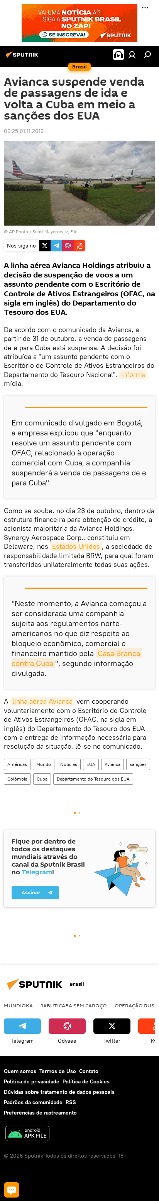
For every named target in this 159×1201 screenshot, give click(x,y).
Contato (88, 1071)
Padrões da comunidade (33, 1102)
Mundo (43, 764)
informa (133, 374)
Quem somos (20, 1071)
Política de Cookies (86, 1081)
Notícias (68, 764)
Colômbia (17, 779)
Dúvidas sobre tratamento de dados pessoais (59, 1091)
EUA (90, 764)
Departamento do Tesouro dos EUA (93, 779)
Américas (17, 764)
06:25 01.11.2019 (24, 131)
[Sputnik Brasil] (23, 57)
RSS (71, 1102)
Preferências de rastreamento (40, 1112)
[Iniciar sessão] (132, 54)
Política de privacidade (31, 1081)
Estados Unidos (76, 546)
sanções (138, 764)
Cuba (42, 779)
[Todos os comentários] (11, 1190)
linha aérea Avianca (42, 701)
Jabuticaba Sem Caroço (74, 1005)
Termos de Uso (57, 1071)
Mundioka (18, 1005)
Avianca (112, 764)
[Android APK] (27, 1134)
